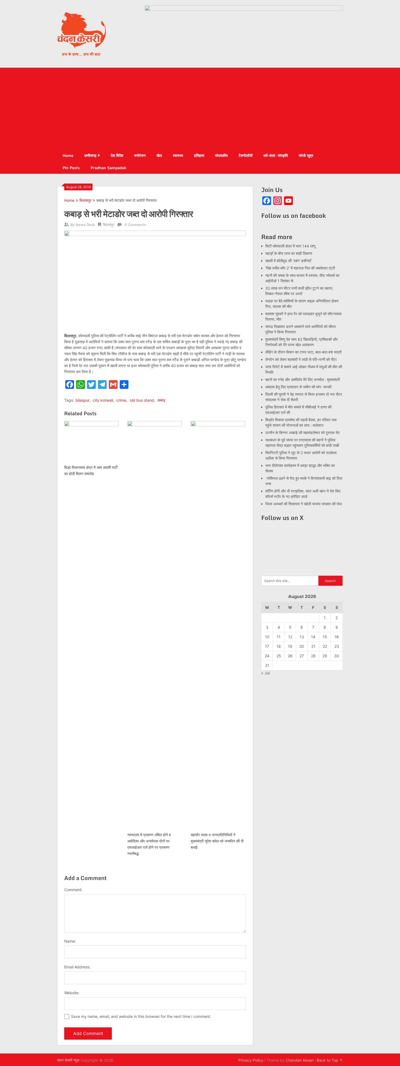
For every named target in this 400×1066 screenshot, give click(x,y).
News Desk (85, 224)
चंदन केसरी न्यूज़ (68, 1060)
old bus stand (142, 400)
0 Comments (135, 224)
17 (267, 646)
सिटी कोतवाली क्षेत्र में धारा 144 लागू (290, 246)
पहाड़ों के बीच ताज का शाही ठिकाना (288, 253)
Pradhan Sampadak (108, 168)
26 (290, 655)
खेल (159, 155)
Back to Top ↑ (330, 1060)
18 (278, 646)
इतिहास (199, 155)
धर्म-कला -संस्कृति (275, 155)
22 (325, 646)
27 (302, 655)
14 (313, 636)
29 (324, 655)
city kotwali (103, 400)
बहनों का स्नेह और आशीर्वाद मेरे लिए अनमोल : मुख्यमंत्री (303, 379)
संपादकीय (221, 155)
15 (325, 636)
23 (336, 646)
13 (302, 636)
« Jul (265, 673)
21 (313, 646)
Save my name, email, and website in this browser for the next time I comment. (141, 1016)
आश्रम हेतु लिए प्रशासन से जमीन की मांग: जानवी (298, 387)
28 (313, 655)
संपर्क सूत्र (306, 155)
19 (290, 646)
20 (301, 646)
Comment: (73, 889)
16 (336, 636)
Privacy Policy (250, 1060)
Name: (70, 941)
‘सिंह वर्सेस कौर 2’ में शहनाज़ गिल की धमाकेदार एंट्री (300, 268)
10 (267, 636)
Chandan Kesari (299, 1060)
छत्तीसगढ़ (90, 155)
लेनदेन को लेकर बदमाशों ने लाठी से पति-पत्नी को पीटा (301, 359)
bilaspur (82, 400)
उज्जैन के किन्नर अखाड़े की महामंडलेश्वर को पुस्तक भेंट (302, 432)
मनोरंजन (140, 155)
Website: (71, 992)
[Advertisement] (200, 108)
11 (279, 636)
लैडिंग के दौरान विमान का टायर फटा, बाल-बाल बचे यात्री (303, 352)
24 (267, 655)
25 (278, 655)
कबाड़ (161, 400)
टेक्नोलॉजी (246, 155)
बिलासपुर (85, 200)
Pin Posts (71, 168)
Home (68, 155)
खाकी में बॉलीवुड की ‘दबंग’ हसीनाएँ (288, 260)
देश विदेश (117, 155)
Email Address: (77, 967)
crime (121, 400)
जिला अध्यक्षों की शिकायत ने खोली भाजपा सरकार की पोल (303, 503)
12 (290, 636)
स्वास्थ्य (178, 155)
